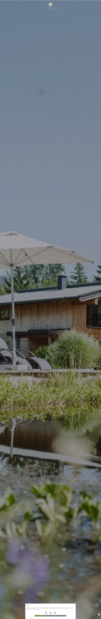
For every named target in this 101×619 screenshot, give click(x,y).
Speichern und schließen (61, 615)
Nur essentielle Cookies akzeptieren (48, 615)
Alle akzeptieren (38, 615)
